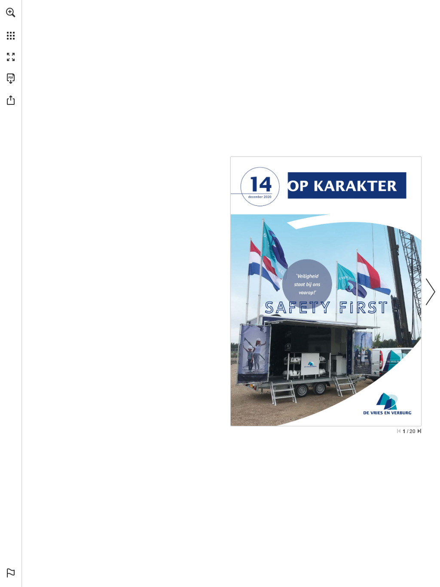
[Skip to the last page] (419, 431)
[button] (10, 12)
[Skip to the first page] (398, 431)
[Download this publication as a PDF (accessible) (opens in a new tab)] (10, 78)
